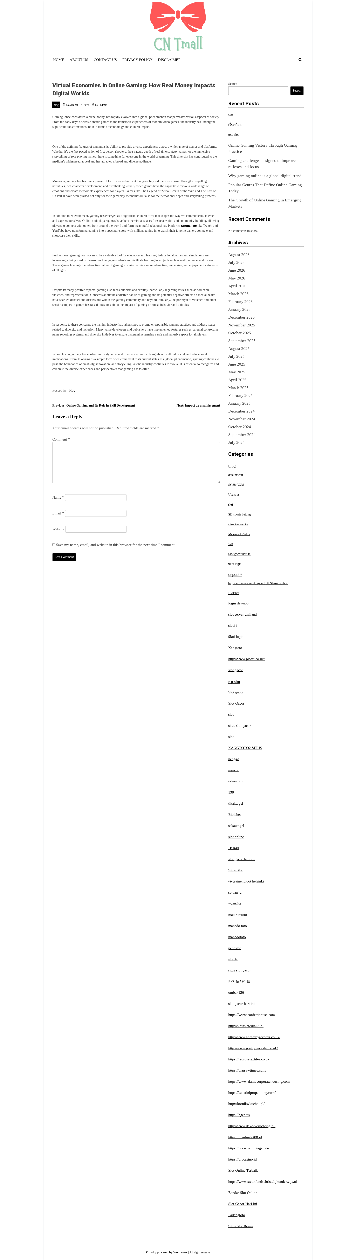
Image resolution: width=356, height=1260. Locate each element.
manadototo (237, 937)
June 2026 (236, 270)
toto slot (233, 134)
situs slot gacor (239, 726)
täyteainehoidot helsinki (246, 881)
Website (58, 529)
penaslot (234, 948)
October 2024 (239, 426)
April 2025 (237, 380)
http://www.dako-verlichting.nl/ (251, 1126)
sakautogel (236, 826)
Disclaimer (169, 60)
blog (56, 104)
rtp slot (234, 681)
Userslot (233, 494)
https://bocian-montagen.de (248, 1148)
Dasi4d (233, 848)
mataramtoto (237, 915)
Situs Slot (235, 870)
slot (230, 115)
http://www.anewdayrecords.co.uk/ (254, 1037)
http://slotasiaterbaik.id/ (245, 1026)
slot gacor (235, 670)
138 (231, 792)
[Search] (300, 60)
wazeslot (234, 903)
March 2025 (238, 387)
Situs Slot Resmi (240, 1226)
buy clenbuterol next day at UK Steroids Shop (258, 583)
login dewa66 (238, 603)
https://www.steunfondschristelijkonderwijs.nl (262, 1181)
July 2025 (236, 356)
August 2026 (238, 254)
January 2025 (239, 403)
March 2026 (238, 293)
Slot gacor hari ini (239, 554)
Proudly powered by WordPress (167, 1252)
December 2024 (241, 411)
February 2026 (240, 301)
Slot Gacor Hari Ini (242, 1204)
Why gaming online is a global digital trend (264, 175)
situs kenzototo (238, 524)
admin (103, 104)
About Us (79, 60)
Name (58, 497)
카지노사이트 (239, 981)
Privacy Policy (137, 60)
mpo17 (233, 770)
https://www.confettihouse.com (251, 1015)
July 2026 (236, 262)
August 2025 (238, 348)
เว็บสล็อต (234, 124)
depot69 (235, 574)
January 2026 (239, 309)
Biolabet (233, 593)
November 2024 (241, 419)
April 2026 (237, 286)
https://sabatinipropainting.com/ (252, 1093)
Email (58, 513)
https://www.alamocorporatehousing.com (259, 1081)
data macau (235, 475)
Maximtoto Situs (239, 534)
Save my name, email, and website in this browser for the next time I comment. (116, 545)
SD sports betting (239, 514)
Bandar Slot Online (242, 1193)
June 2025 (236, 364)
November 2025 (241, 325)
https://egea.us (239, 1115)
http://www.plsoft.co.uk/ (246, 659)
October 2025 (239, 333)
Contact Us (105, 60)
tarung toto (189, 225)
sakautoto (235, 781)
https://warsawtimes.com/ (247, 1070)
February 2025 (240, 395)
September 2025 (241, 340)
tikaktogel (235, 803)
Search (232, 83)
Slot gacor (236, 692)
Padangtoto (236, 1215)
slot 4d (233, 959)
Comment (61, 439)
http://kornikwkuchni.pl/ (246, 1104)
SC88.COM (236, 484)
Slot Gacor (236, 703)
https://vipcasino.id (242, 1159)
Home (58, 60)
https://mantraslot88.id (245, 1137)
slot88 (232, 625)
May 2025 (236, 372)
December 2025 (241, 317)
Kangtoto (235, 648)
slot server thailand (242, 614)
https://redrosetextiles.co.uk (248, 1059)
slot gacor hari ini (241, 859)
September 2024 (241, 434)
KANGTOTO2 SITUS (245, 748)
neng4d (233, 759)
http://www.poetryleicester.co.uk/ (253, 1048)
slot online (236, 837)
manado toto (237, 926)
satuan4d (234, 892)
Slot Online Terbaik (243, 1170)
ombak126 (236, 992)
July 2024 (236, 442)
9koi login (234, 564)
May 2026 (236, 278)
